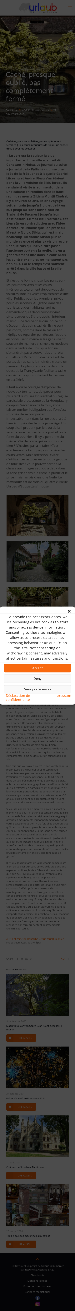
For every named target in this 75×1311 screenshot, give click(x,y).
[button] (69, 611)
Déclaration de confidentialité (18, 697)
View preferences (37, 689)
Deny (37, 678)
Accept (37, 668)
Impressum (61, 695)
